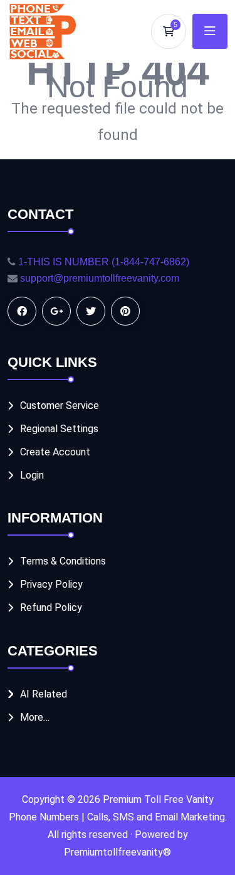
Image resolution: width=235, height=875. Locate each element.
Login (32, 475)
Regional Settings (59, 429)
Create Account (55, 452)
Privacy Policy (51, 584)
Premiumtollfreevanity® (117, 852)
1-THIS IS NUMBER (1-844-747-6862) (103, 262)
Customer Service (59, 405)
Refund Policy (51, 607)
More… (35, 717)
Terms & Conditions (63, 561)
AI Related (43, 694)
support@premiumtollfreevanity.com (99, 278)
